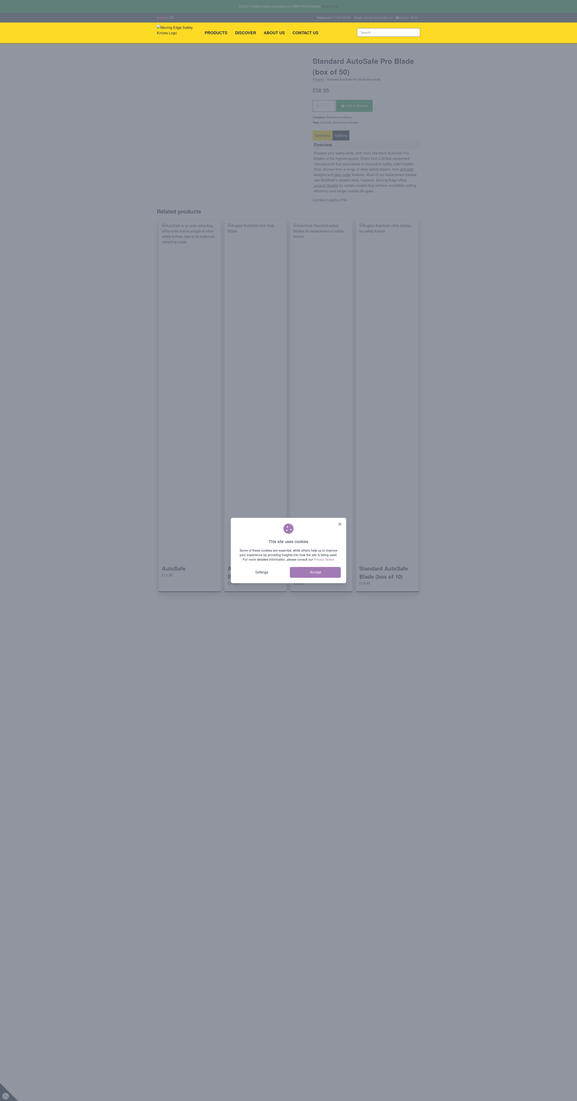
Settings (261, 572)
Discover (245, 33)
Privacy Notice (324, 559)
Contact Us (305, 33)
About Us (274, 33)
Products (216, 33)
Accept (315, 572)
